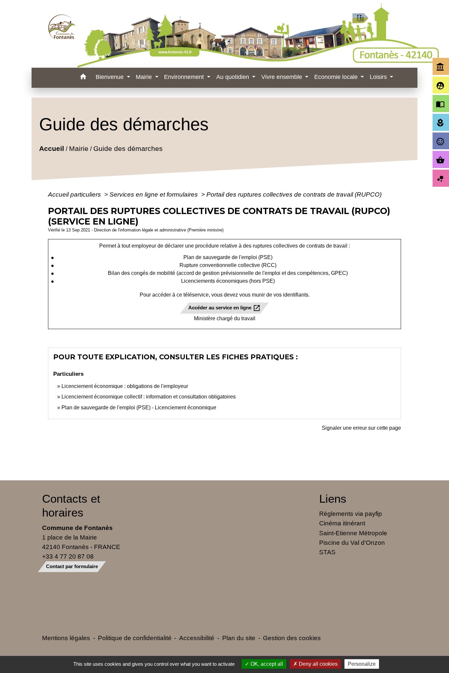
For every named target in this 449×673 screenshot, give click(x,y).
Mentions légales (66, 637)
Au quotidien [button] (233, 77)
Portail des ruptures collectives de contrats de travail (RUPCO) (294, 194)
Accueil (51, 148)
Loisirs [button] (379, 77)
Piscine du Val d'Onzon (352, 542)
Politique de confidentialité (135, 637)
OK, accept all (266, 664)
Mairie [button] (145, 77)
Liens (332, 498)
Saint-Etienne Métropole (353, 533)
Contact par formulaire (72, 566)
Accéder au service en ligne (224, 308)
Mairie (78, 148)
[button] (83, 78)
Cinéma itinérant (342, 523)
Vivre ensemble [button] (282, 77)
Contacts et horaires (71, 505)
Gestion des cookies (292, 637)
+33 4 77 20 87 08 (68, 556)
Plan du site (238, 637)
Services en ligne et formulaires (154, 194)
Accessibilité (196, 637)
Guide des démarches (127, 148)
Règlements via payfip (350, 513)
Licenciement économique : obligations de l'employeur (124, 386)
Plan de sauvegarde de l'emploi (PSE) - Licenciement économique (138, 407)
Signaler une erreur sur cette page (361, 428)
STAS (327, 552)
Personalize (362, 664)
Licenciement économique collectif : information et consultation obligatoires (148, 396)
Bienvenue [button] (110, 77)
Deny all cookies (317, 664)
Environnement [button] (184, 77)
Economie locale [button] (336, 77)
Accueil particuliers (75, 194)
